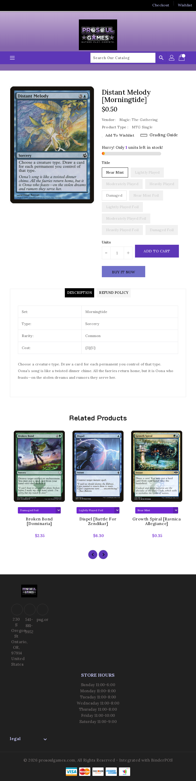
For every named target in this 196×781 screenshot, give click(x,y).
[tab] (79, 292)
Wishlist (185, 5)
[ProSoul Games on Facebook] (8, 5)
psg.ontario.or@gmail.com (42, 619)
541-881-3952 (29, 625)
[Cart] (182, 58)
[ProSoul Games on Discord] (37, 5)
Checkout (160, 5)
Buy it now (123, 272)
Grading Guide (164, 134)
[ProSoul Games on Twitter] (18, 5)
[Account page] (172, 58)
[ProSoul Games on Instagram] (27, 5)
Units (106, 242)
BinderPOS (162, 760)
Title (106, 162)
